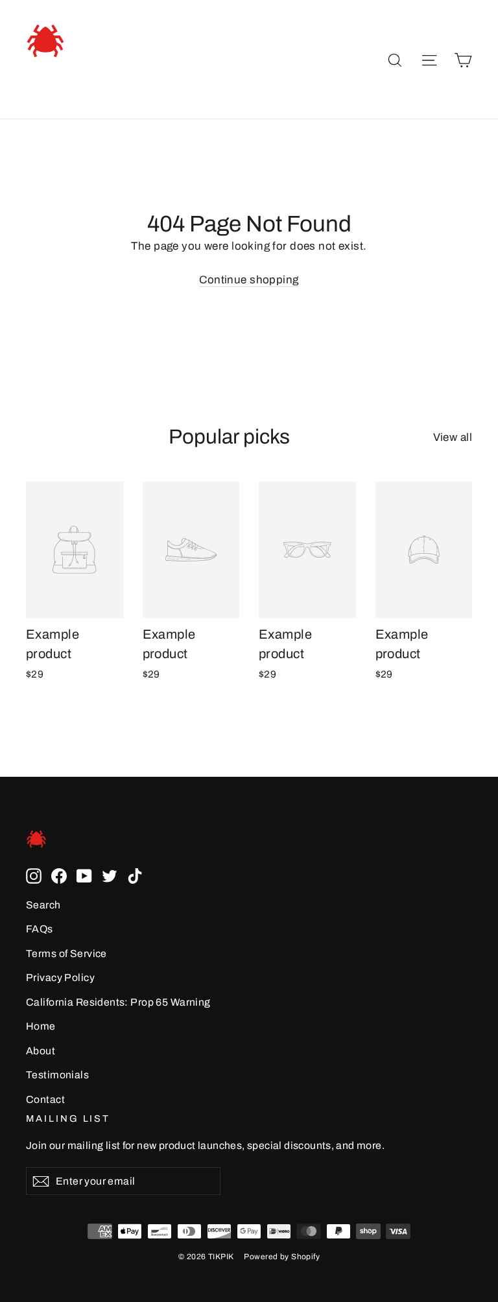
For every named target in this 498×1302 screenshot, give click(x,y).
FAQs (39, 928)
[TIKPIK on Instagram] (34, 875)
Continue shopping (248, 280)
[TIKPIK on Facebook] (59, 875)
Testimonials (57, 1074)
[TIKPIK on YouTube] (84, 875)
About (40, 1050)
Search (43, 904)
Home (41, 1026)
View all (452, 437)
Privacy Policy (60, 977)
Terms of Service (66, 953)
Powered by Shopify (282, 1256)
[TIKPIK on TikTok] (135, 875)
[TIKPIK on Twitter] (109, 875)
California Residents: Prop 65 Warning (118, 1002)
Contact (45, 1099)
